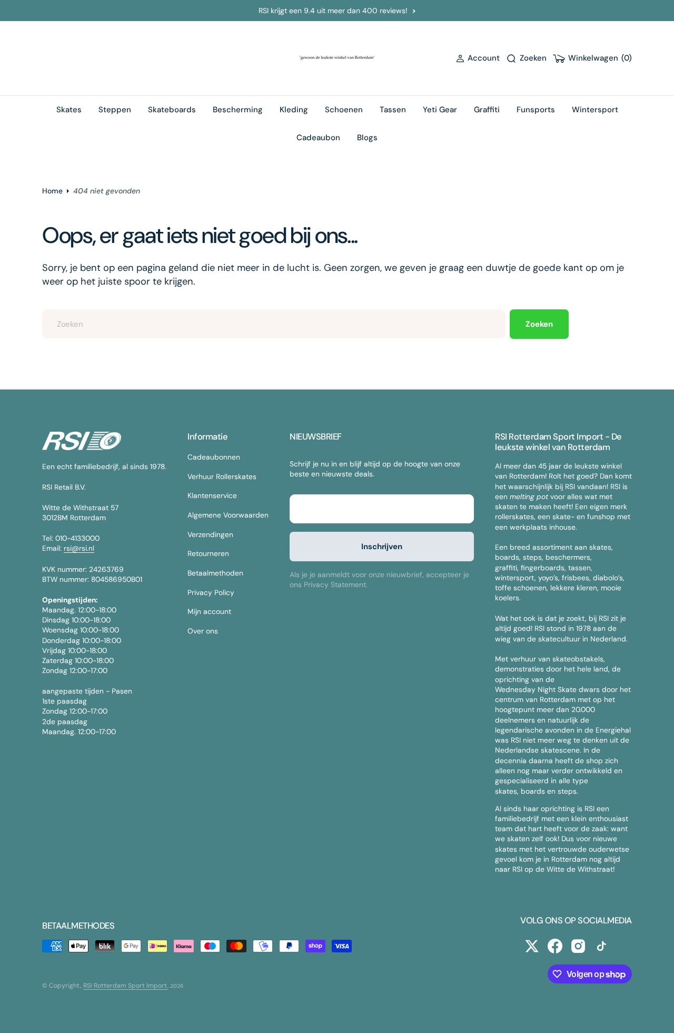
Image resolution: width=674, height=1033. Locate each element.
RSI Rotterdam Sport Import (125, 985)
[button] (478, 58)
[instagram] (578, 946)
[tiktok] (601, 946)
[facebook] (555, 946)
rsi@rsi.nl (79, 548)
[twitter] (531, 946)
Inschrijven (381, 546)
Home (52, 191)
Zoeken (539, 324)
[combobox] (274, 323)
